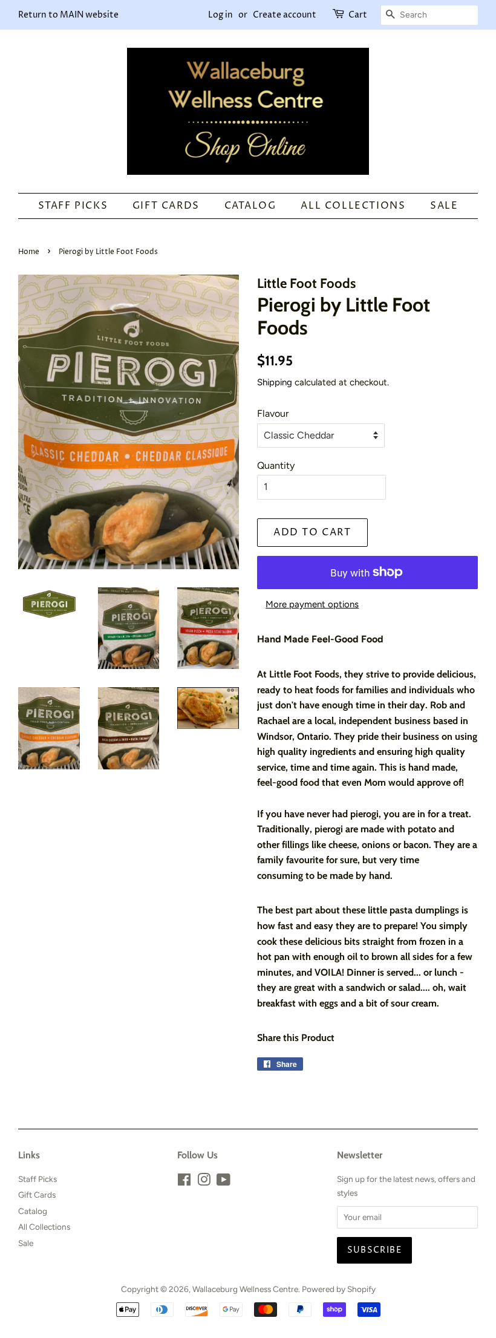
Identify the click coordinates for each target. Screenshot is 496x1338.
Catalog (250, 205)
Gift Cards (166, 205)
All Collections (353, 205)
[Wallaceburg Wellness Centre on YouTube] (223, 1182)
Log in (220, 15)
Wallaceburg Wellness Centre (245, 1289)
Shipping (274, 382)
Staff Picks (73, 205)
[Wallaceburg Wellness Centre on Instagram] (203, 1182)
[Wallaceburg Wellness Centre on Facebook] (184, 1182)
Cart (357, 15)
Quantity (276, 465)
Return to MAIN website (68, 15)
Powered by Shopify (339, 1289)
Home (28, 252)
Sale (444, 205)
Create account (284, 15)
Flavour (273, 413)
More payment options (312, 604)
